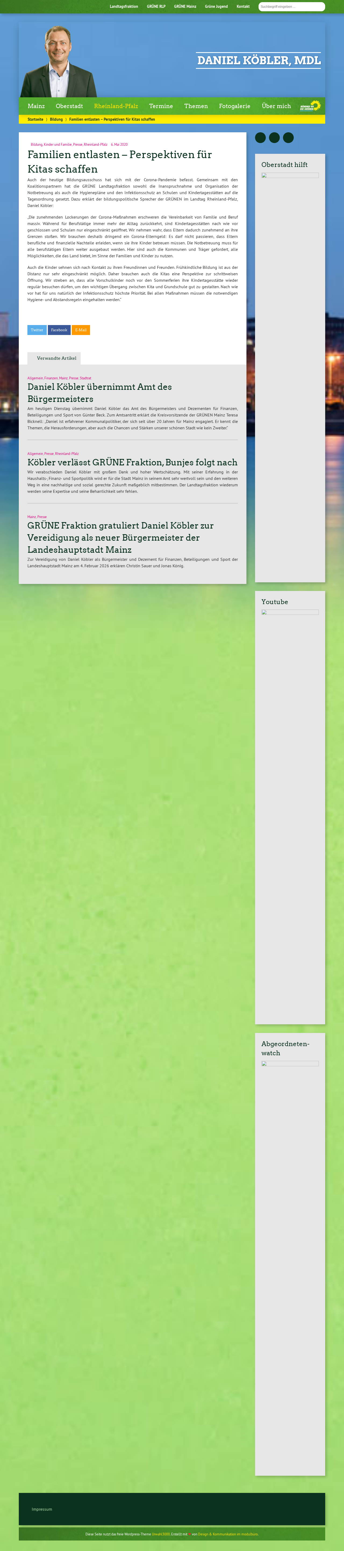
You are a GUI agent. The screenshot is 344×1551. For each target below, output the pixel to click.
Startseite (35, 119)
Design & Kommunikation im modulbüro (228, 1534)
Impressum (42, 1509)
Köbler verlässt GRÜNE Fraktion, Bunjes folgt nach (132, 462)
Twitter (37, 330)
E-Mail (81, 330)
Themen (196, 106)
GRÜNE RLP (156, 6)
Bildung (56, 119)
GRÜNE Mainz (185, 6)
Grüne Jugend (216, 6)
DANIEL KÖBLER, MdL (259, 60)
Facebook (59, 330)
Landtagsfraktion (124, 6)
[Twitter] (260, 138)
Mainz (36, 106)
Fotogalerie (234, 106)
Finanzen (51, 378)
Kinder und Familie (58, 144)
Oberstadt (69, 106)
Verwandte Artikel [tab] (56, 358)
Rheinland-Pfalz (116, 106)
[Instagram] (288, 138)
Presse (78, 144)
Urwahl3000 (161, 1534)
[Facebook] (274, 138)
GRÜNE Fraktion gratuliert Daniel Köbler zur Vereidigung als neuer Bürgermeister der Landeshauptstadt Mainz (120, 537)
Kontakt (243, 6)
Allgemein (35, 378)
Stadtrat (85, 378)
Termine (161, 106)
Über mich (276, 106)
